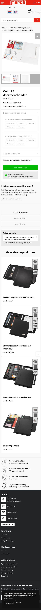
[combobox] (17, 20)
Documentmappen (7, 30)
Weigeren (18, 602)
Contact (4, 551)
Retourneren (5, 554)
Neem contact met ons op (11, 199)
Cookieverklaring (7, 570)
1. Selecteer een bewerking (14, 113)
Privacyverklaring (7, 573)
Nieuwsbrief (5, 538)
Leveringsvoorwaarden (8, 567)
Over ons (4, 535)
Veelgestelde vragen (8, 541)
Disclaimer (4, 576)
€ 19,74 (8, 400)
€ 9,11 (8, 449)
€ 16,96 (8, 352)
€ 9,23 (8, 300)
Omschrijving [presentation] (20, 218)
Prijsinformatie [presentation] (20, 212)
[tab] (20, 212)
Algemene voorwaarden (9, 564)
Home (3, 28)
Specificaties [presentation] (20, 224)
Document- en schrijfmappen (20, 28)
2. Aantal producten (11, 153)
